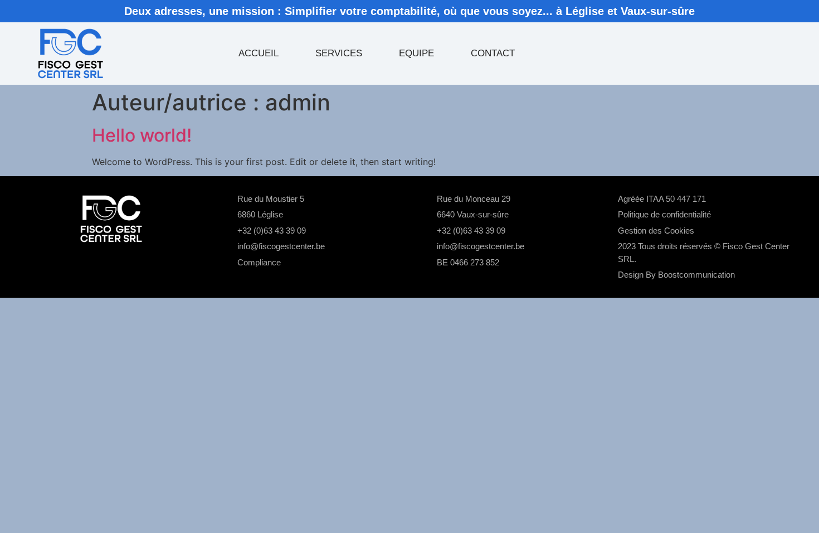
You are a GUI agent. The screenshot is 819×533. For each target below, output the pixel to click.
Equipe (416, 53)
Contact (493, 53)
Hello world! (142, 135)
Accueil (258, 53)
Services (338, 53)
